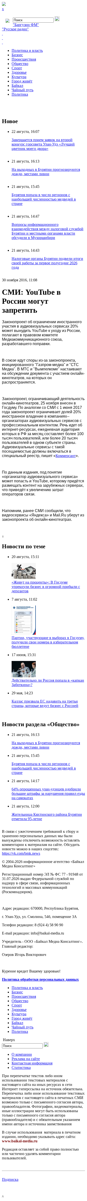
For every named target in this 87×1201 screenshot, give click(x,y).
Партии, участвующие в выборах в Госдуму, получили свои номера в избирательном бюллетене (48, 642)
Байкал (17, 85)
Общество (20, 64)
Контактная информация (32, 1063)
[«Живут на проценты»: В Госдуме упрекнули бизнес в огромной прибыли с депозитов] (24, 578)
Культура (19, 77)
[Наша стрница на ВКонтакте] (43, 33)
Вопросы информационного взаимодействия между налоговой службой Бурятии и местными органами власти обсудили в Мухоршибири (47, 231)
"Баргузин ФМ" (26, 25)
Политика (20, 94)
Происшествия (24, 59)
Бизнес (17, 55)
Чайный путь (22, 90)
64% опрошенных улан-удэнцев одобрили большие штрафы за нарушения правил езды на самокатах (48, 793)
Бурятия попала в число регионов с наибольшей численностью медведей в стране (44, 199)
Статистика (21, 1067)
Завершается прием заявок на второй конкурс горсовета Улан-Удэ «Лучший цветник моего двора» (43, 144)
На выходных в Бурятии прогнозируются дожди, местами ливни (46, 171)
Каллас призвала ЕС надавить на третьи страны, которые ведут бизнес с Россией (45, 703)
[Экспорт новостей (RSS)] (43, 38)
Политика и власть (27, 50)
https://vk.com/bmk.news (21, 853)
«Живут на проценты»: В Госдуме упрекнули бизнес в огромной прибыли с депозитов (46, 586)
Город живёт (22, 81)
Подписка (10, 1179)
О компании (22, 1054)
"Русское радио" (15, 29)
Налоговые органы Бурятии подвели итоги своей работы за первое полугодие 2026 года (47, 263)
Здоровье (19, 72)
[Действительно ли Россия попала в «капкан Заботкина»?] (24, 676)
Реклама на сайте (26, 1059)
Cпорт (17, 68)
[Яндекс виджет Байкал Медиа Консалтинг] (43, 42)
